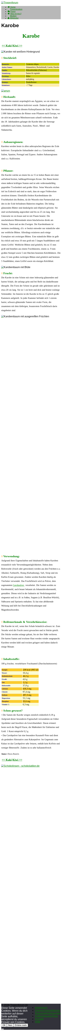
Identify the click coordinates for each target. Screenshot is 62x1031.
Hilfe (37, 1021)
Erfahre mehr (21, 1025)
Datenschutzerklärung (47, 1010)
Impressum (41, 1007)
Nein (10, 1025)
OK (4, 1025)
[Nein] (2, 1029)
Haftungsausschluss (46, 1016)
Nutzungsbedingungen (48, 1013)
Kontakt (39, 1019)
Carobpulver (18, 585)
